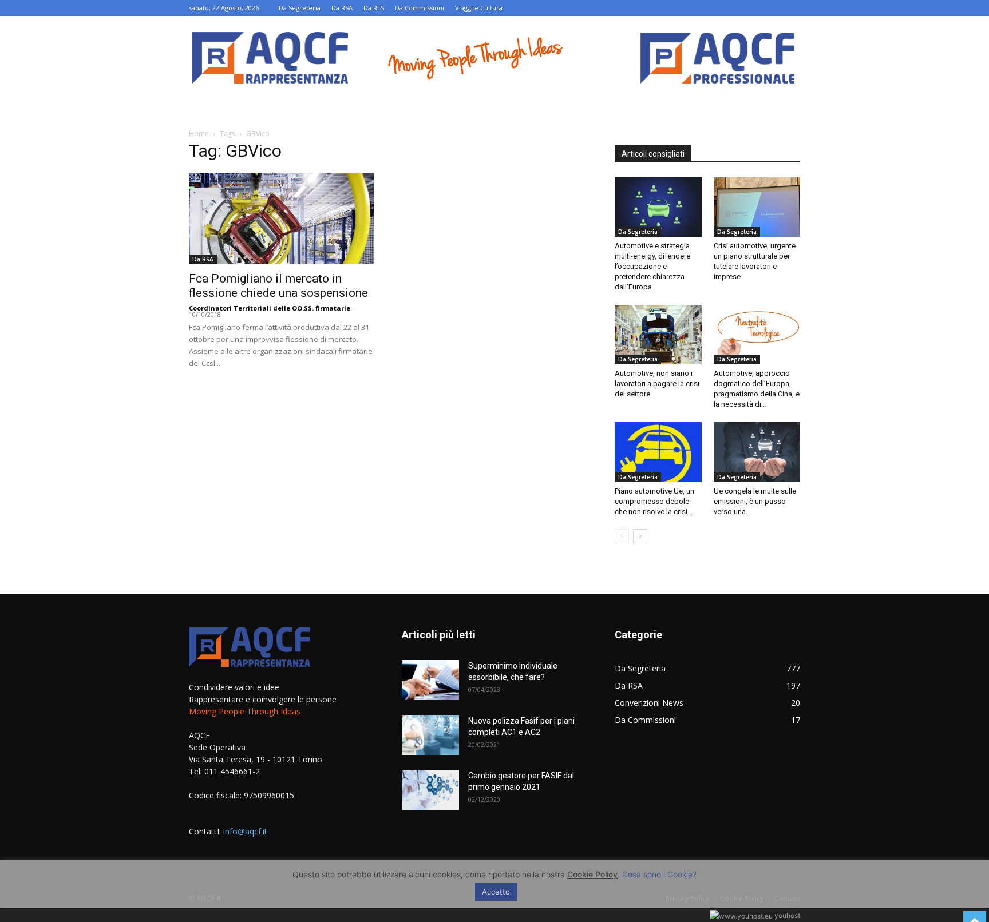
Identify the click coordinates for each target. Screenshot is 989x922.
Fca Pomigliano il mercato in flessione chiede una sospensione (278, 286)
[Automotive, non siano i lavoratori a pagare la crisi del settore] (658, 334)
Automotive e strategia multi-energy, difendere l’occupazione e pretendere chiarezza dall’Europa (652, 266)
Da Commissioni (419, 7)
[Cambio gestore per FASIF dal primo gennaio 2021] (430, 790)
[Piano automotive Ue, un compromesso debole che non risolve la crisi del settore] (658, 452)
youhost (786, 915)
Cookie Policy (592, 874)
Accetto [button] (496, 891)
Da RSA (342, 7)
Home (199, 133)
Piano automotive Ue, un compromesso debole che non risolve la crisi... (654, 501)
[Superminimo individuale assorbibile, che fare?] (430, 680)
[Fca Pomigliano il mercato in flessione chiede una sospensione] (281, 218)
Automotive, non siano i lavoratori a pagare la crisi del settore (657, 383)
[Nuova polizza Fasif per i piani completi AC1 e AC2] (430, 735)
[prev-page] (622, 536)
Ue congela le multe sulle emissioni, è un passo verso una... (755, 501)
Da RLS (373, 7)
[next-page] (640, 536)
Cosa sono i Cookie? (659, 874)
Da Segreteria (300, 7)
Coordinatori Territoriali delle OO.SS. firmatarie (269, 308)
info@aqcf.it (245, 831)
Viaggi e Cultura (479, 7)
